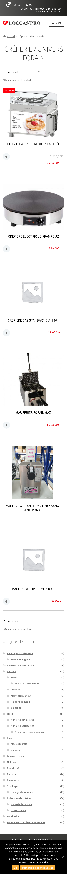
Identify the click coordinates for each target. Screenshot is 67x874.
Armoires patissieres (22, 719)
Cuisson (11, 671)
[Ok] (62, 857)
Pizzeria (11, 774)
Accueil (11, 36)
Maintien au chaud (21, 695)
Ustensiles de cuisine (19, 798)
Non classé (13, 768)
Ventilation (13, 816)
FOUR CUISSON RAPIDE (27, 683)
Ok (15, 867)
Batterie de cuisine (21, 804)
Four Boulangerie (20, 659)
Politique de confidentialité (37, 867)
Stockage (12, 786)
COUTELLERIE (18, 810)
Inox (9, 738)
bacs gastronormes (22, 792)
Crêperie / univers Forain (20, 665)
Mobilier (11, 762)
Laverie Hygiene (15, 756)
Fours (14, 677)
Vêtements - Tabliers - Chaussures (26, 822)
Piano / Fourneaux (21, 701)
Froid (10, 713)
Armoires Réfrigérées (22, 725)
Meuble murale (19, 743)
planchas (16, 707)
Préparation (13, 780)
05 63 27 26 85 (22, 5)
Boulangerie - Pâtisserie (20, 653)
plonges (15, 749)
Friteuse (15, 689)
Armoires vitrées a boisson (30, 731)
